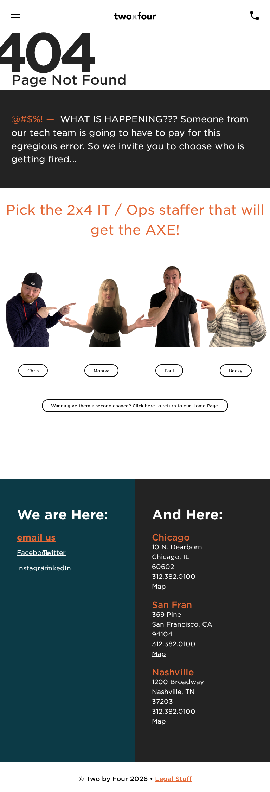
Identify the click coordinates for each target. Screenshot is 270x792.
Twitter (54, 552)
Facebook (33, 552)
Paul (169, 370)
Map (159, 586)
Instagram (34, 568)
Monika (101, 370)
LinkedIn (56, 568)
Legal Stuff (173, 779)
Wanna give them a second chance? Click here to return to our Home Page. (135, 405)
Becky (236, 370)
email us (36, 537)
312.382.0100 (173, 576)
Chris (33, 370)
